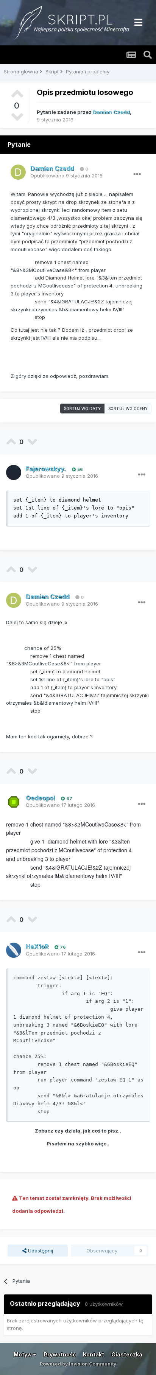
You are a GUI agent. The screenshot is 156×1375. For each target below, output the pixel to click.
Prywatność (60, 1354)
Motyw (23, 1354)
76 (62, 947)
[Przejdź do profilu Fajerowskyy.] (13, 472)
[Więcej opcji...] (137, 174)
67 (68, 798)
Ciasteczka (126, 1354)
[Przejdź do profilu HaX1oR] (13, 950)
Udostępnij (40, 1251)
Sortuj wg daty (82, 408)
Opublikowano (66, 175)
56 (79, 469)
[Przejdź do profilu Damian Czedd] (18, 172)
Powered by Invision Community (78, 1364)
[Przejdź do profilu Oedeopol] (13, 801)
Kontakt (93, 1354)
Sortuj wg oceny (128, 408)
